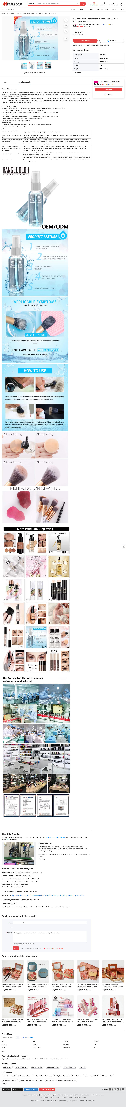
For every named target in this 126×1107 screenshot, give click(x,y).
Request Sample (104, 45)
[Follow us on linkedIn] (123, 1089)
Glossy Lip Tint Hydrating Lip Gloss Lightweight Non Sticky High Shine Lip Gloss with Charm (37, 1021)
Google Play (17, 1089)
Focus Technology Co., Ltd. (50, 1100)
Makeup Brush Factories (43, 1076)
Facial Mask (53, 895)
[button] (77, 3)
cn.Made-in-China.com (80, 1097)
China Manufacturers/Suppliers (48, 1095)
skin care (4, 1044)
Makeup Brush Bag (25, 1080)
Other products (36, 1048)
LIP (95, 1048)
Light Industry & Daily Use (14, 13)
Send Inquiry (85, 41)
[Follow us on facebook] (110, 1089)
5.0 (102, 84)
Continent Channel (84, 1095)
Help (91, 9)
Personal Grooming (36, 1067)
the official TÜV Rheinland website (55, 837)
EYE (95, 1044)
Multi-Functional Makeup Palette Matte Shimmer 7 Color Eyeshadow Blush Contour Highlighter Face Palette (88, 986)
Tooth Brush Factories (26, 1076)
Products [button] (31, 4)
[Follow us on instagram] (115, 1089)
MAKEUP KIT (66, 1048)
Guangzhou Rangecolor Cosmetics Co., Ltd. (89, 24)
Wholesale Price (74, 1095)
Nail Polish (66, 1044)
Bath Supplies (7, 1067)
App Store (6, 1089)
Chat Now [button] (113, 41)
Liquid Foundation (79, 895)
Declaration (82, 1100)
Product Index (94, 1095)
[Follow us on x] (112, 1089)
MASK (34, 1044)
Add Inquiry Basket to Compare (36, 73)
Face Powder (34, 895)
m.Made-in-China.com (67, 1097)
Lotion (60, 895)
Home (3, 13)
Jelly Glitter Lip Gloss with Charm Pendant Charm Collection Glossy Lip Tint (62, 1021)
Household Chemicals (21, 1067)
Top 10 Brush (39, 1080)
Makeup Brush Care (107, 1076)
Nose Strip (83, 1067)
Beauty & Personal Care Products (33, 13)
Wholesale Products (63, 1095)
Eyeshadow (15, 895)
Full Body (65, 1041)
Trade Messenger (31, 1089)
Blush (21, 895)
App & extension (101, 9)
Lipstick (40, 895)
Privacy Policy (91, 1100)
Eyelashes (96, 1041)
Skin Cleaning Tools (50, 13)
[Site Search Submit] (83, 4)
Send (15, 948)
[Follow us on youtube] (118, 1089)
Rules (123, 9)
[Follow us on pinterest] (120, 1089)
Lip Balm (46, 895)
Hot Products (25, 1095)
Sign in (122, 5)
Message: (9, 933)
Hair (33, 1041)
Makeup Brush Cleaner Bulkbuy (67, 1080)
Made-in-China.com (55, 1097)
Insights (102, 1095)
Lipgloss (26, 895)
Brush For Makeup (77, 1076)
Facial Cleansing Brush (52, 1067)
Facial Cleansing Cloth (69, 1067)
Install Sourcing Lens (48, 1089)
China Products (35, 1095)
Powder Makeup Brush (9, 1080)
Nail (3, 1041)
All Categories (8, 9)
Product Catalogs (28, 1037)
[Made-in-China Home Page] (12, 4)
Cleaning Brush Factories (61, 1076)
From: (10, 923)
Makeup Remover (68, 895)
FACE (3, 1048)
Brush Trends (50, 1080)
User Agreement (73, 1100)
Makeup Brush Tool (92, 1076)
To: (11, 928)
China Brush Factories (9, 1076)
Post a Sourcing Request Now (53, 948)
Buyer (81, 9)
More (3, 1084)
